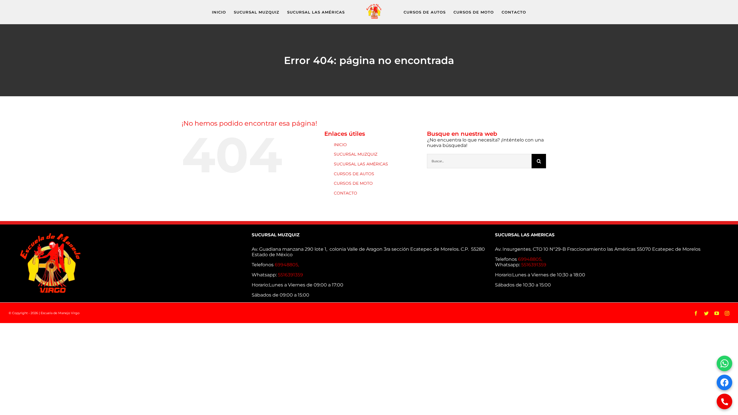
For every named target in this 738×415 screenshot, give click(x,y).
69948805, (287, 264)
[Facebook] (724, 382)
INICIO (340, 144)
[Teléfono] (724, 401)
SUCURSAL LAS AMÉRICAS (361, 164)
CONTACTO (345, 193)
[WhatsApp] (724, 363)
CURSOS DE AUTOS (354, 173)
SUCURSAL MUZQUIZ (355, 154)
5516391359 (290, 275)
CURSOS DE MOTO (353, 183)
